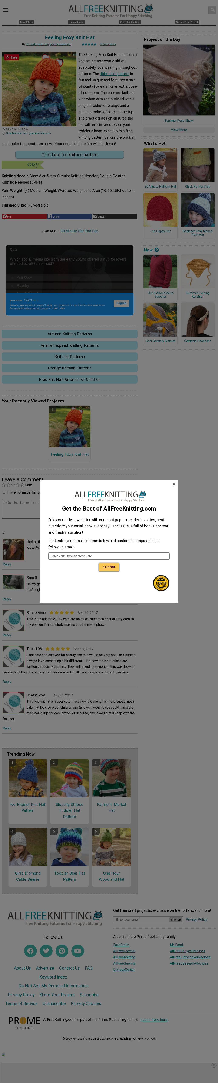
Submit (109, 567)
